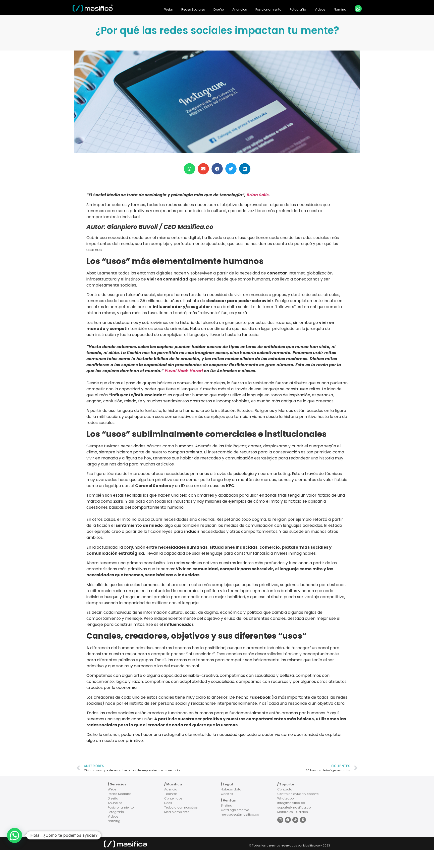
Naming (340, 9)
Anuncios (239, 9)
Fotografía (298, 9)
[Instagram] (280, 820)
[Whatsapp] (358, 8)
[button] (189, 168)
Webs (168, 9)
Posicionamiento (268, 9)
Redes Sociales (193, 9)
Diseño (218, 9)
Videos (320, 9)
